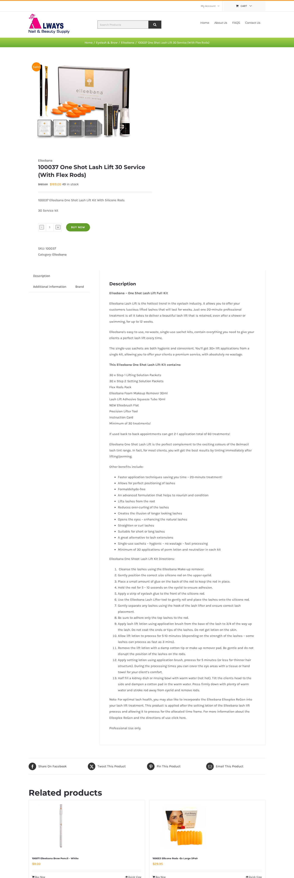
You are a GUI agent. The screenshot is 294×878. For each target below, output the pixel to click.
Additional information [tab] (49, 287)
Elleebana (45, 160)
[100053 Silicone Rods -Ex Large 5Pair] (183, 826)
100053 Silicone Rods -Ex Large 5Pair (175, 858)
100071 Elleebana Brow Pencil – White (55, 858)
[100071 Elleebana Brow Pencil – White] (63, 826)
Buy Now (78, 227)
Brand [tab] (79, 287)
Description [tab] (41, 276)
